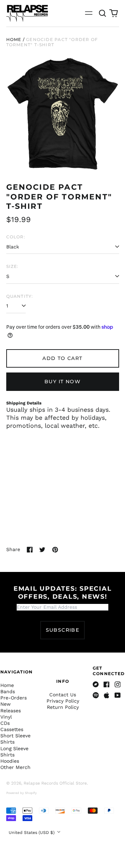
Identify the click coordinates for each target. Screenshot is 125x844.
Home (14, 39)
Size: (12, 266)
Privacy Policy (63, 701)
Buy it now (62, 381)
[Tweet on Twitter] (42, 550)
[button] (102, 13)
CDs (5, 723)
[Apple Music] (106, 695)
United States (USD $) (32, 832)
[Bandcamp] (96, 684)
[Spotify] (96, 695)
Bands (7, 691)
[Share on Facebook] (30, 550)
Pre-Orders (13, 697)
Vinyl (6, 717)
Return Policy (63, 707)
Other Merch (15, 767)
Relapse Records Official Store (55, 783)
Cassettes (11, 729)
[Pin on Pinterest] (55, 550)
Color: (15, 236)
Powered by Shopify (21, 793)
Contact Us (62, 694)
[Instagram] (118, 684)
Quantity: (19, 296)
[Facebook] (106, 684)
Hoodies (9, 761)
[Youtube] (118, 695)
